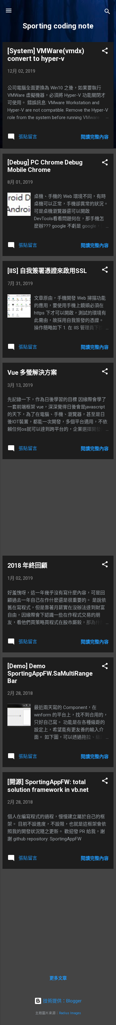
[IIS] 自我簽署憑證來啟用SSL (47, 271)
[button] (105, 52)
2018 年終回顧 (27, 565)
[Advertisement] (58, 507)
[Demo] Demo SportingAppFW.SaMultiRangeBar (49, 673)
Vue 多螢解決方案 (32, 372)
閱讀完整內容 (95, 137)
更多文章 (58, 978)
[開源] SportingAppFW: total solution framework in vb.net (47, 785)
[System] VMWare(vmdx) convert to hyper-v (45, 54)
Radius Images (70, 1013)
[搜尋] (107, 12)
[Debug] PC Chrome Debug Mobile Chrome (45, 166)
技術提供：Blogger (62, 1001)
